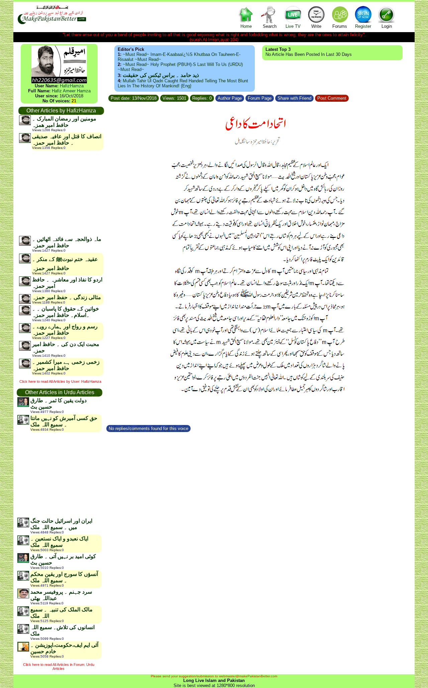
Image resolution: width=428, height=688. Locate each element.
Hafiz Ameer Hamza (71, 90)
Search (270, 26)
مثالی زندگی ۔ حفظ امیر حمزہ (66, 297)
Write (316, 26)
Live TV (293, 26)
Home (246, 26)
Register (363, 26)
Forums (339, 26)
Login (387, 26)
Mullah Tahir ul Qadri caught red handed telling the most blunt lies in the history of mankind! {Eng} (183, 83)
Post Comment (332, 98)
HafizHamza (72, 85)
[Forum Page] (274, 97)
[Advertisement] (61, 193)
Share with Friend (294, 98)
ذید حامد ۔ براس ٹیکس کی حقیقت (161, 75)
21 (74, 100)
